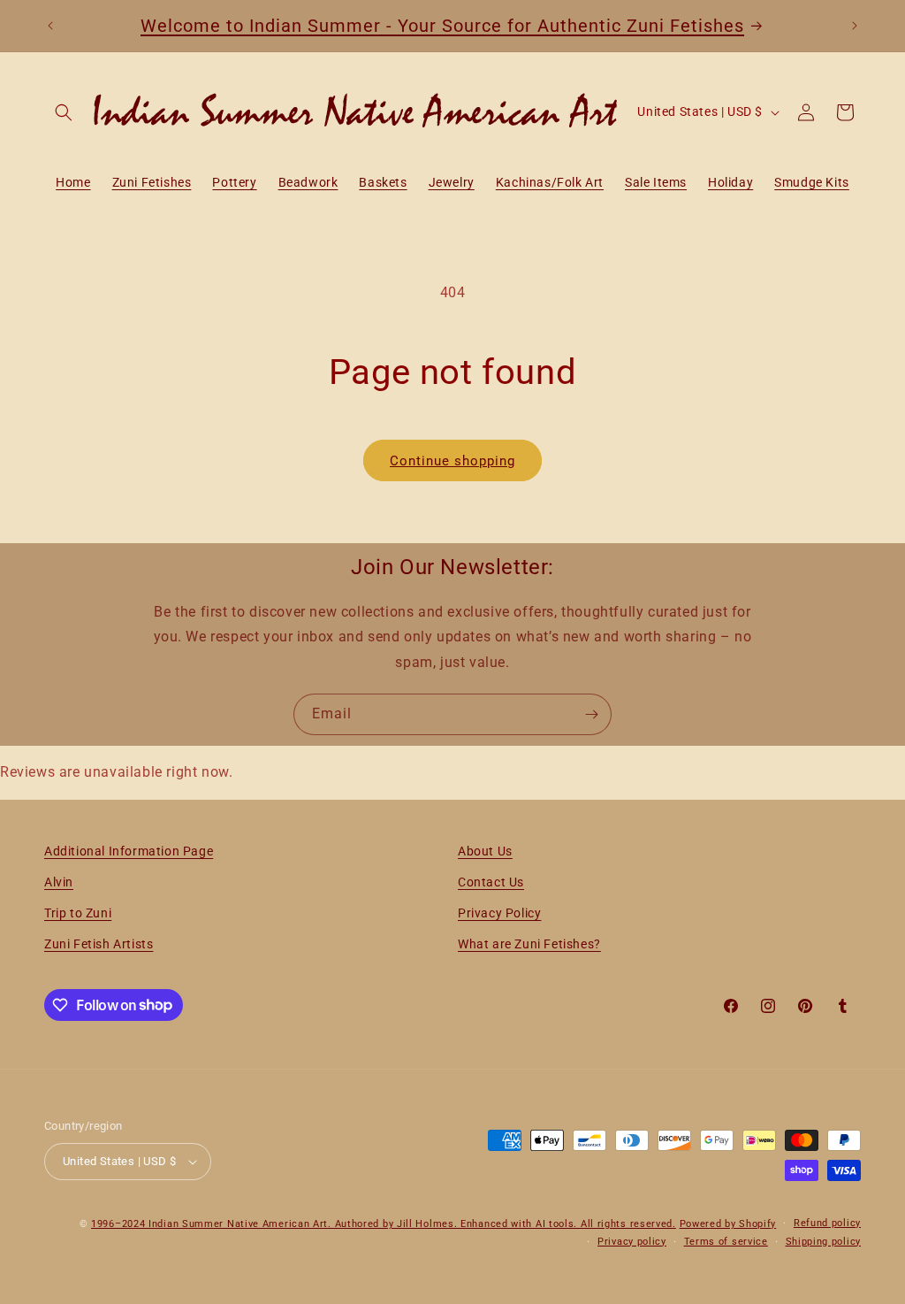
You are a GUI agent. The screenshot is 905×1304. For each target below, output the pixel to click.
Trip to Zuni (77, 913)
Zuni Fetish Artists (98, 944)
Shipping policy (824, 1241)
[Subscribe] (591, 714)
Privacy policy (631, 1241)
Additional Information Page (128, 851)
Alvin (58, 882)
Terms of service (726, 1241)
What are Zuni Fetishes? (529, 944)
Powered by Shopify (728, 1224)
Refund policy (827, 1223)
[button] (63, 112)
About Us (485, 851)
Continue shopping (452, 461)
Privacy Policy (499, 913)
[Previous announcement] (50, 25)
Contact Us (491, 882)
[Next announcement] (854, 25)
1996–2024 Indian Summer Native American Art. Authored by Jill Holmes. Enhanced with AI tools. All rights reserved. (383, 1224)
